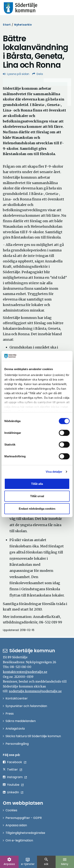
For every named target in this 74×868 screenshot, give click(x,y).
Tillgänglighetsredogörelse (25, 833)
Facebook (14, 762)
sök (46, 861)
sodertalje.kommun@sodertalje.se (35, 691)
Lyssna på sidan (18, 74)
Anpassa (9, 861)
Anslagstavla (15, 728)
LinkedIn (13, 792)
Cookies (11, 810)
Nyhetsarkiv (23, 25)
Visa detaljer (54, 471)
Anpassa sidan (16, 825)
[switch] (64, 433)
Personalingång (17, 744)
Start (7, 25)
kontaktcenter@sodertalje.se (25, 672)
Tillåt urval (37, 496)
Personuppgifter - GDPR (24, 818)
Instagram (15, 777)
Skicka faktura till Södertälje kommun (33, 736)
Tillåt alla (37, 483)
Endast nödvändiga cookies (37, 508)
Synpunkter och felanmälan (26, 706)
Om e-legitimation (19, 840)
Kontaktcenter (17, 698)
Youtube (13, 784)
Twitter (12, 769)
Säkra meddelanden (21, 721)
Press (10, 713)
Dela (40, 74)
